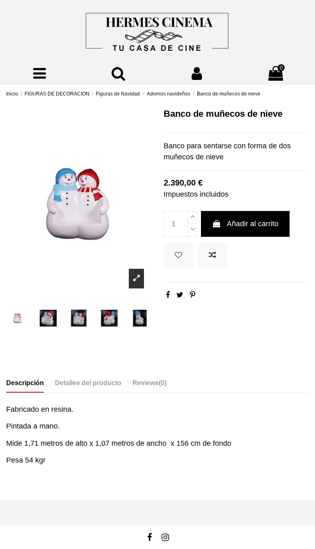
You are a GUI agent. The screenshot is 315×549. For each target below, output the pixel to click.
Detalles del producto (88, 382)
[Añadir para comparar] (212, 255)
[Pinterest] (192, 295)
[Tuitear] (179, 295)
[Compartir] (168, 295)
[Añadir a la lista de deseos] (178, 255)
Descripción (25, 382)
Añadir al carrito (252, 224)
